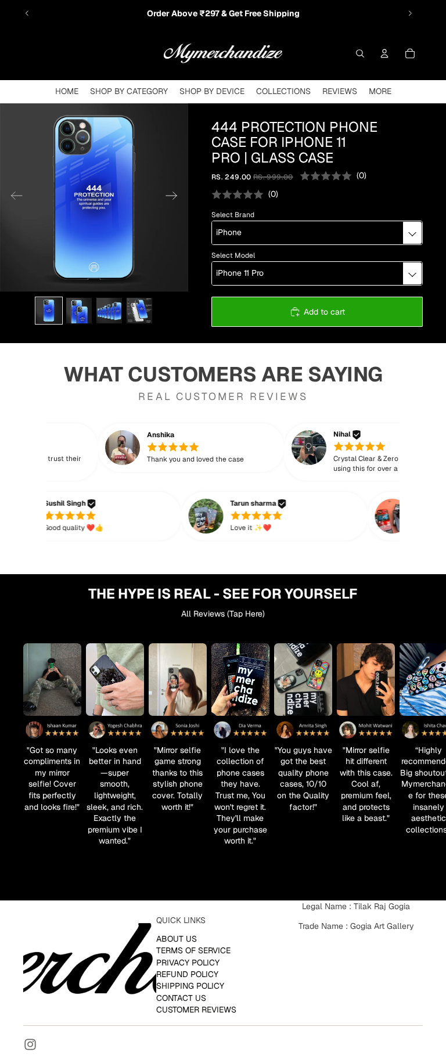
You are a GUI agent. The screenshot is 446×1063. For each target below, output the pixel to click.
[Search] (360, 53)
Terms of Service (193, 950)
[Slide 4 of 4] (139, 310)
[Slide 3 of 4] (109, 310)
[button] (205, 447)
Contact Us (181, 997)
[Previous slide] (27, 13)
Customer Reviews (196, 1009)
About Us (176, 938)
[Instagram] (30, 1044)
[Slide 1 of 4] (49, 310)
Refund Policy (187, 973)
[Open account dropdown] (384, 53)
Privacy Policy (188, 962)
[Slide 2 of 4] (79, 310)
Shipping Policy (190, 986)
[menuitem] (380, 91)
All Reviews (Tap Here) (223, 613)
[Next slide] (410, 13)
